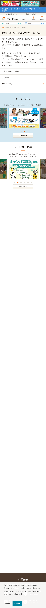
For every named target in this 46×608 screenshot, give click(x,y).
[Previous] (2, 119)
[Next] (44, 119)
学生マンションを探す (11, 71)
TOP (3, 27)
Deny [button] (7, 603)
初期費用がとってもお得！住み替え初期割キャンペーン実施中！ (22, 10)
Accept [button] (17, 603)
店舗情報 (5, 78)
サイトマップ (7, 84)
